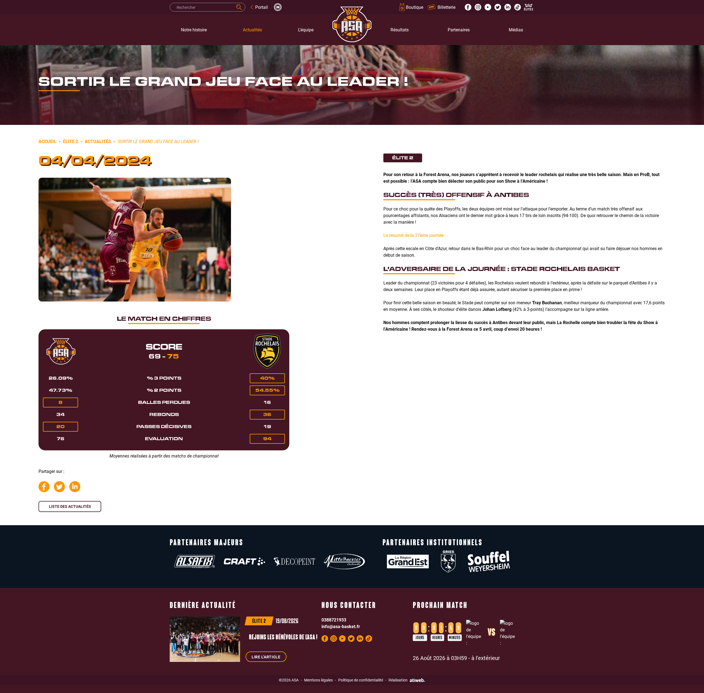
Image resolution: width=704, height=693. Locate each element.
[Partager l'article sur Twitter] (59, 486)
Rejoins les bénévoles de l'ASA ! (283, 637)
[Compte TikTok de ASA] (517, 7)
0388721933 (333, 620)
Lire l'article (266, 656)
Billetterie (446, 7)
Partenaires (459, 29)
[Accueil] (352, 29)
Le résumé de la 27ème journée (413, 235)
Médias (516, 29)
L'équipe (306, 29)
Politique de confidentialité (360, 680)
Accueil (47, 141)
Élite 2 (70, 141)
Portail (261, 7)
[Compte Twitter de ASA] (497, 7)
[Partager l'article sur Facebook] (44, 486)
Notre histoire (194, 29)
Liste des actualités (70, 506)
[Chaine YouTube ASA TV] (488, 7)
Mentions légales (318, 680)
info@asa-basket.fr (340, 626)
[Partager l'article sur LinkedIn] (74, 486)
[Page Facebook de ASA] (468, 7)
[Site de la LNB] (277, 7)
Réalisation (398, 680)
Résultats (400, 29)
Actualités (252, 29)
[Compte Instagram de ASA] (478, 7)
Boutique (414, 7)
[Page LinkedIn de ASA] (507, 7)
